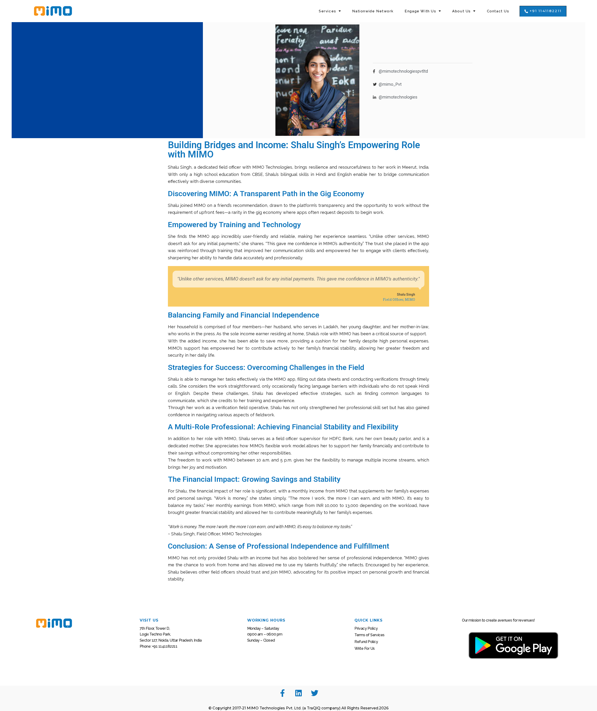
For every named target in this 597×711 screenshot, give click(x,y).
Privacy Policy (366, 628)
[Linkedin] (298, 693)
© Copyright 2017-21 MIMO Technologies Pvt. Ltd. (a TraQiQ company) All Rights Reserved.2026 (298, 708)
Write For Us (364, 648)
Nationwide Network (372, 11)
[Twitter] (314, 693)
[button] (543, 11)
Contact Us (498, 11)
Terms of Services (369, 635)
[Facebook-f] (282, 693)
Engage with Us (420, 11)
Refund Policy (366, 641)
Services (327, 11)
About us (461, 11)
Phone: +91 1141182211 (158, 646)
